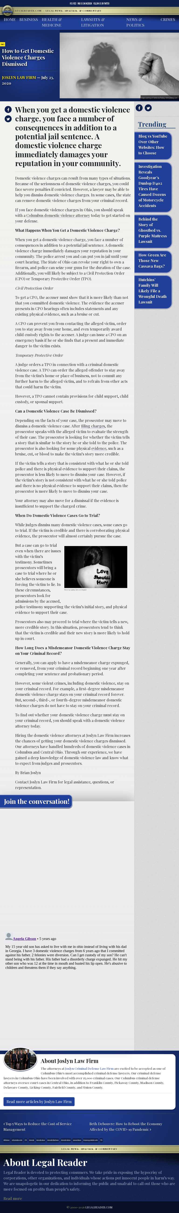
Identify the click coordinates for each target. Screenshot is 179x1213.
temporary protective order (90, 1140)
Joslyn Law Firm (19, 77)
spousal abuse (77, 1140)
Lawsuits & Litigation (93, 22)
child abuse (6, 1140)
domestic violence (66, 1140)
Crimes (168, 19)
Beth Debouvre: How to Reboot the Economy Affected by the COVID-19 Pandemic (126, 1126)
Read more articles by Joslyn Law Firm (39, 1101)
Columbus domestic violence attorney (58, 215)
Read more (12, 1198)
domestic (31, 1140)
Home (10, 19)
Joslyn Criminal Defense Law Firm (89, 1068)
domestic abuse (40, 1140)
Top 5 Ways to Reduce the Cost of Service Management (37, 1126)
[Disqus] (67, 869)
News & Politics (135, 22)
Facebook (85, 3)
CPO (26, 1140)
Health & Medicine (52, 22)
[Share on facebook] (7, 109)
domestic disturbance (53, 1140)
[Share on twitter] (7, 118)
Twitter (101, 3)
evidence (98, 448)
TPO (101, 1140)
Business (28, 19)
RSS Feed (73, 3)
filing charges (93, 426)
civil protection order (17, 1140)
